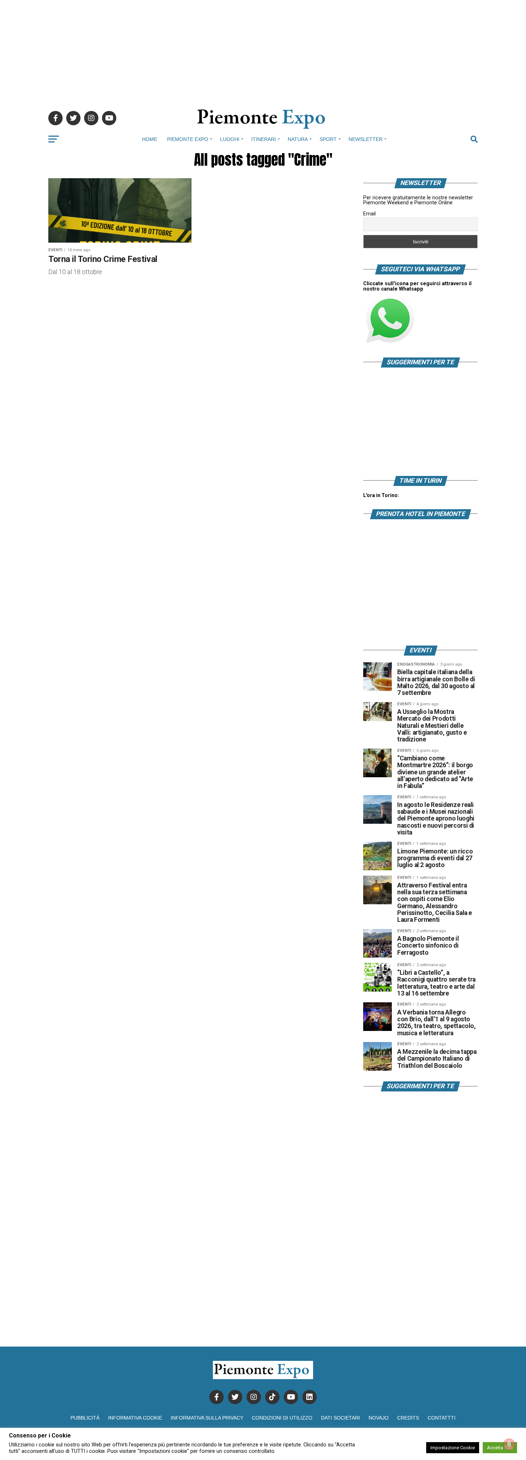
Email (369, 213)
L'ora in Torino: (381, 495)
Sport (328, 139)
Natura (298, 139)
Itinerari (263, 139)
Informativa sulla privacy (207, 1418)
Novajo (379, 1418)
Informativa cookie (135, 1418)
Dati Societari (340, 1418)
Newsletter (366, 139)
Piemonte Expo (187, 139)
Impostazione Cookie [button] (452, 1447)
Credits (408, 1418)
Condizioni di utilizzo (282, 1418)
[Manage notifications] (509, 1444)
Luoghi (229, 139)
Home (149, 139)
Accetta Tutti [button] (500, 1447)
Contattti (442, 1418)
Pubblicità (84, 1418)
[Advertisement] (263, 50)
